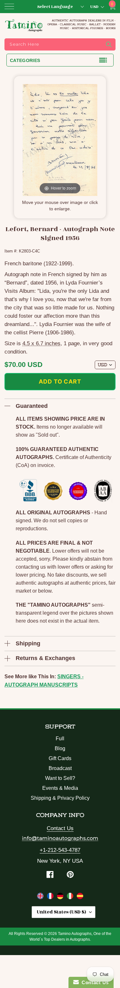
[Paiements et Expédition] (51, 897)
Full (60, 738)
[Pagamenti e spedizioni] (71, 897)
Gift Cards (60, 758)
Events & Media (60, 788)
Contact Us (60, 828)
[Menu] (9, 6)
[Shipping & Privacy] (41, 897)
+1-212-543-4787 (60, 850)
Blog (60, 748)
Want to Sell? (60, 778)
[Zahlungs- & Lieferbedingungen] (61, 897)
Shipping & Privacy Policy (60, 798)
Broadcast (60, 768)
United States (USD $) (61, 912)
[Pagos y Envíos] (80, 897)
